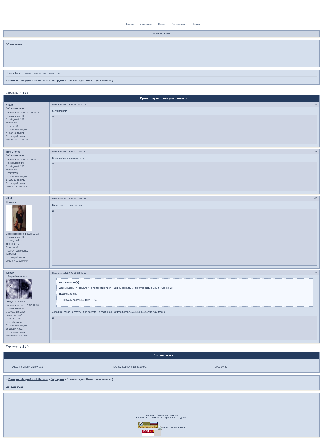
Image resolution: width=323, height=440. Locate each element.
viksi (9, 198)
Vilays (10, 104)
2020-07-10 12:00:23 (75, 198)
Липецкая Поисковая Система (161, 415)
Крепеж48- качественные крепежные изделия (161, 417)
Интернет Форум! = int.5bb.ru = (28, 80)
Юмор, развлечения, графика (129, 366)
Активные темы (161, 33)
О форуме (57, 80)
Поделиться (58, 104)
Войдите (28, 73)
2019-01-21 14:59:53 (75, 151)
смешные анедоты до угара (27, 366)
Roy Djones (13, 151)
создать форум (14, 386)
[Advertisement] (161, 57)
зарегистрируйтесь (49, 73)
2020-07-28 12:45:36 (75, 273)
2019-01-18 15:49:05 (75, 104)
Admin (10, 273)
